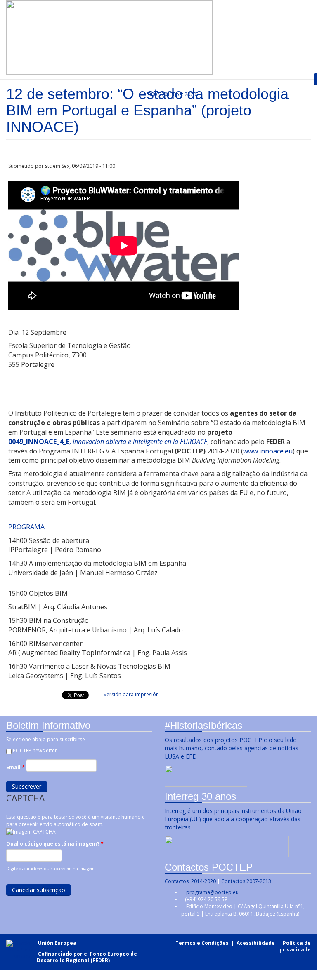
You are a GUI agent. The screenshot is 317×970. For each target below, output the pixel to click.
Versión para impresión (131, 694)
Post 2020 (184, 94)
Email (15, 767)
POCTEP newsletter (35, 750)
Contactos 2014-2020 (190, 881)
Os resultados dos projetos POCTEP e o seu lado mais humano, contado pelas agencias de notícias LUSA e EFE (231, 748)
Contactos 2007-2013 (246, 881)
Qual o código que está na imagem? (55, 843)
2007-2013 (160, 94)
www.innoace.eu (268, 451)
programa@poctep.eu (212, 892)
